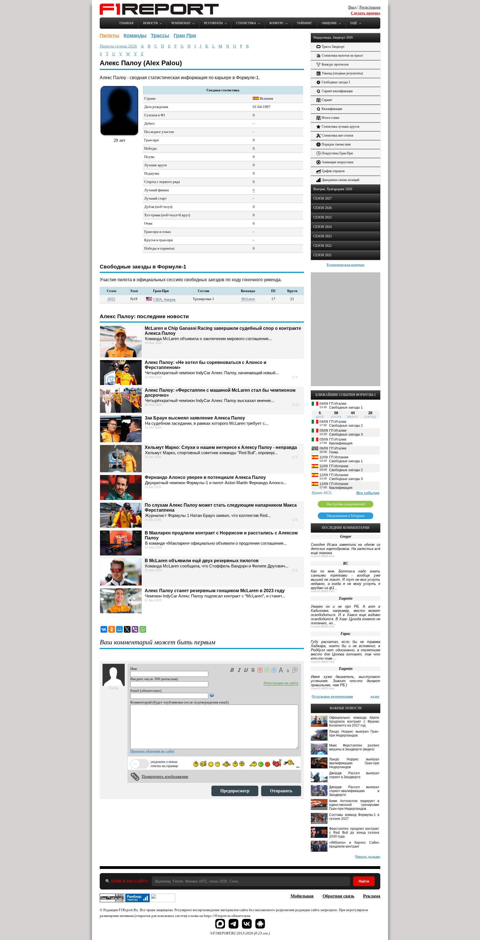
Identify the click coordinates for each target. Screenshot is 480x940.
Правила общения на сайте (152, 751)
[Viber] (135, 629)
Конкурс (276, 23)
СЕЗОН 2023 (322, 236)
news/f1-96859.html (322, 556)
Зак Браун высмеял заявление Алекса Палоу (195, 418)
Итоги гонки (330, 118)
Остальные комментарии (332, 696)
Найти (364, 881)
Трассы (160, 35)
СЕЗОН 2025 (322, 217)
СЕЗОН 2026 (322, 208)
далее (374, 696)
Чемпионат (181, 23)
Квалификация (332, 109)
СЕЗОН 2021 (322, 255)
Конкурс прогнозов (335, 64)
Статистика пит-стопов (337, 135)
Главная (126, 23)
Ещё (353, 23)
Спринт (327, 100)
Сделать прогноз (365, 13)
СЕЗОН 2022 (322, 246)
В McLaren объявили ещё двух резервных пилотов (202, 560)
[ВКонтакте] (104, 629)
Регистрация (369, 7)
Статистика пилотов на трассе (342, 55)
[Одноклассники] (111, 629)
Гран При (185, 35)
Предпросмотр (234, 790)
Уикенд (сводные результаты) (342, 73)
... (297, 765)
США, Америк (164, 299)
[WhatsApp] (142, 629)
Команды (135, 35)
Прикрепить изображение (165, 776)
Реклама (371, 896)
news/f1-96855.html (322, 688)
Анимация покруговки (337, 162)
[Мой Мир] (119, 629)
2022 (111, 299)
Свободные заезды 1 (336, 82)
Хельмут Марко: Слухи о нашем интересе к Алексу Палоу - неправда (221, 447)
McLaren (248, 299)
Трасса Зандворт (333, 47)
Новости (150, 23)
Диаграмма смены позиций (340, 180)
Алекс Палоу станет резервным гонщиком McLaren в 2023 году (215, 590)
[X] (127, 629)
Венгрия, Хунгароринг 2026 (332, 189)
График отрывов (333, 171)
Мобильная (302, 896)
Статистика (246, 23)
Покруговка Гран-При (337, 153)
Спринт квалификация (337, 91)
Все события (367, 493)
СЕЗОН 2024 (322, 227)
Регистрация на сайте (281, 683)
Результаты (213, 23)
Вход (352, 7)
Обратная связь (338, 896)
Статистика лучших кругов (340, 127)
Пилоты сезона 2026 (118, 46)
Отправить (281, 790)
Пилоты (109, 35)
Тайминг (304, 23)
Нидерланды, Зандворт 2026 (333, 37)
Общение (329, 23)
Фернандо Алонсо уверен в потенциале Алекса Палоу (205, 477)
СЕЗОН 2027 (322, 198)
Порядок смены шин (336, 144)
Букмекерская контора (345, 265)
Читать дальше (367, 856)
